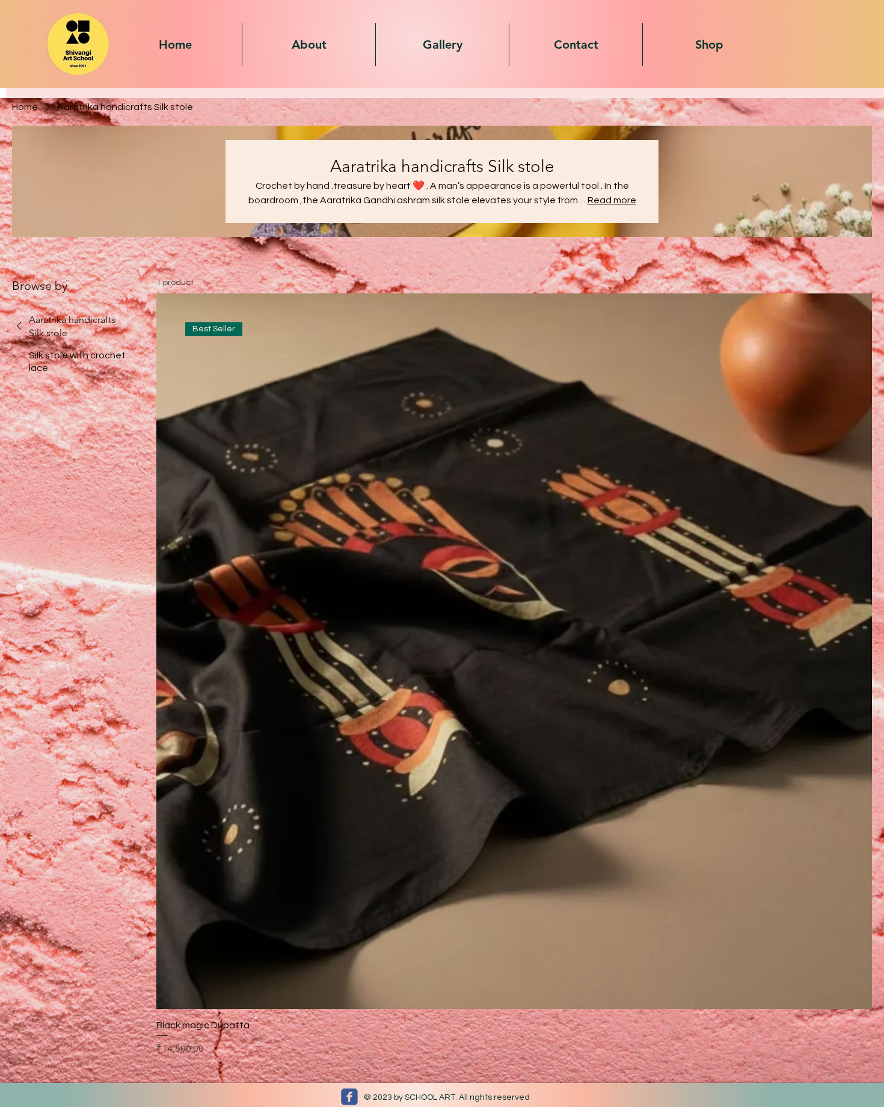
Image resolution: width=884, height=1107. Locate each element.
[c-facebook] (349, 1096)
